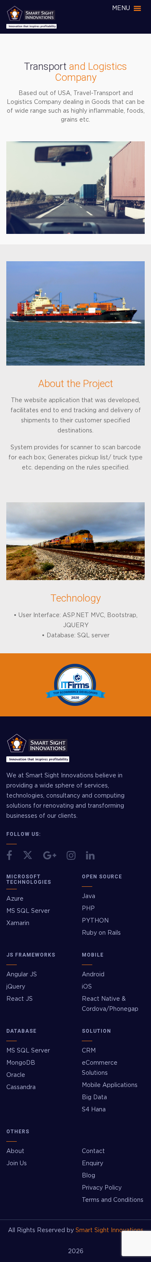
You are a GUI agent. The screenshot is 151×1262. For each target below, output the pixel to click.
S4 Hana (94, 1110)
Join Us (16, 1164)
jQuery (15, 987)
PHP (88, 909)
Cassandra (21, 1087)
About (15, 1151)
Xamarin (17, 923)
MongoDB (20, 1063)
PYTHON (95, 921)
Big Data (94, 1097)
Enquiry (92, 1164)
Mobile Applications (110, 1085)
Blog (88, 1176)
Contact (93, 1151)
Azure (14, 899)
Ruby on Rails (101, 933)
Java (88, 896)
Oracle (15, 1075)
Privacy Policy (102, 1188)
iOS (87, 987)
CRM (89, 1051)
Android (93, 975)
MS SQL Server (28, 911)
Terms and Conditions (112, 1200)
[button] (121, 8)
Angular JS (21, 975)
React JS (19, 999)
